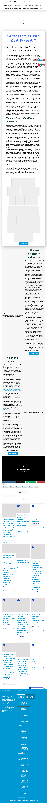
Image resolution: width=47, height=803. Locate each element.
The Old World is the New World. (25, 757)
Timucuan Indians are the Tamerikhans (25, 787)
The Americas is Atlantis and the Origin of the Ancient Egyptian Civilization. (25, 773)
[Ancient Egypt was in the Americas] (19, 708)
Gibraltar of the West (24, 781)
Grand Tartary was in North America (24, 723)
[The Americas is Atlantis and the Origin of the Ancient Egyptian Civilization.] (19, 771)
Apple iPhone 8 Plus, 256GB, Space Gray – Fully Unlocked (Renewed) (9, 618)
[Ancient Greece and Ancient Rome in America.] (19, 738)
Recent (29, 696)
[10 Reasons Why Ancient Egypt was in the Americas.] (19, 730)
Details (14, 542)
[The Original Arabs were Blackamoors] (19, 794)
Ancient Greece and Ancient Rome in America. (25, 739)
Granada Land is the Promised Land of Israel (25, 702)
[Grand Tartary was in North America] (19, 722)
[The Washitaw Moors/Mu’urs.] (19, 716)
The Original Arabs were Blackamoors (24, 795)
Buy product (5, 542)
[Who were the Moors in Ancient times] (19, 763)
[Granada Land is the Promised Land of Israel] (19, 701)
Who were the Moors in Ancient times (25, 764)
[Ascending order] (29, 493)
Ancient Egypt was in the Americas (24, 709)
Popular (21, 696)
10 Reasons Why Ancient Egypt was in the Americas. (25, 730)
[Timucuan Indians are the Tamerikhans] (19, 786)
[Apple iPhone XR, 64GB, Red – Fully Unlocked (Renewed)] (23, 551)
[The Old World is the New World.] (19, 757)
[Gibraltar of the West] (19, 781)
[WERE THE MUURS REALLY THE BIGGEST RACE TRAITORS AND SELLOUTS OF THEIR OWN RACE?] (19, 746)
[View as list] (25, 499)
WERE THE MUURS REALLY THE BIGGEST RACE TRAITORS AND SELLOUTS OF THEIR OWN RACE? (24, 748)
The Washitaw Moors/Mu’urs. (24, 716)
